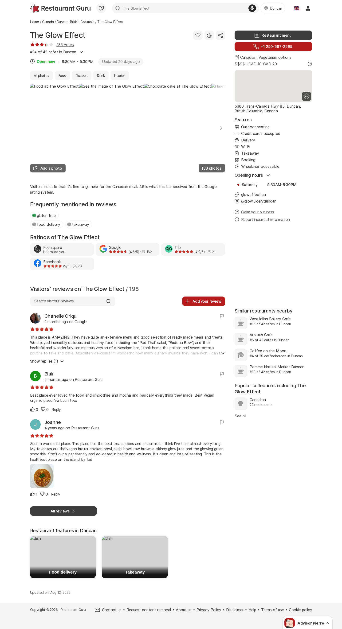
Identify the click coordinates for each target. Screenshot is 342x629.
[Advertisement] (273, 263)
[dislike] (43, 409)
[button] (221, 128)
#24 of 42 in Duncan (53, 52)
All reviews (60, 511)
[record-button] (252, 8)
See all (240, 416)
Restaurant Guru (73, 610)
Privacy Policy (209, 609)
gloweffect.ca (253, 194)
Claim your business (257, 212)
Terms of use (272, 609)
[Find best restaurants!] (60, 8)
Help (252, 609)
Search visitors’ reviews (54, 301)
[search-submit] (118, 8)
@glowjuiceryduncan (258, 201)
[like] (32, 409)
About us (184, 609)
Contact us (112, 609)
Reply (56, 409)
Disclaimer (235, 609)
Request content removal (148, 609)
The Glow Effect (58, 35)
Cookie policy (300, 609)
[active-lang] (297, 8)
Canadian (248, 57)
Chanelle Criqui (60, 316)
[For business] (101, 8)
